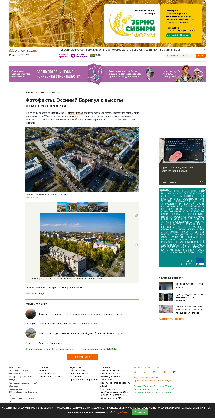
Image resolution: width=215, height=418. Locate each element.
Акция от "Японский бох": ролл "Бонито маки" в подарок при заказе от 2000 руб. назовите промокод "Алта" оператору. (154, 389)
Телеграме (66, 287)
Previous (162, 150)
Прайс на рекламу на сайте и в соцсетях (154, 380)
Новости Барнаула (71, 49)
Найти (201, 55)
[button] (72, 207)
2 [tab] (202, 181)
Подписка (44, 370)
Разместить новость (171, 319)
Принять (140, 412)
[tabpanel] (182, 163)
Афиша (103, 385)
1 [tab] (200, 181)
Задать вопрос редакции (146, 377)
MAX (120, 398)
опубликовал (75, 113)
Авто (125, 49)
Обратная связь (78, 370)
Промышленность (170, 49)
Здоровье (136, 49)
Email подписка (108, 388)
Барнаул (40, 293)
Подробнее (121, 412)
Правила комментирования (84, 379)
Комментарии (82, 356)
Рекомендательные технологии (110, 378)
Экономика (113, 49)
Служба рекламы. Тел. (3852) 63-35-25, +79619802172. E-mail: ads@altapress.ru (115, 394)
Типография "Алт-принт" (51, 376)
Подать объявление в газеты (115, 382)
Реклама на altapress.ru (112, 370)
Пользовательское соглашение (79, 375)
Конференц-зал (47, 373)
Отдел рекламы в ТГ (110, 373)
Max (79, 287)
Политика (150, 49)
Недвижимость (95, 49)
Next (203, 150)
